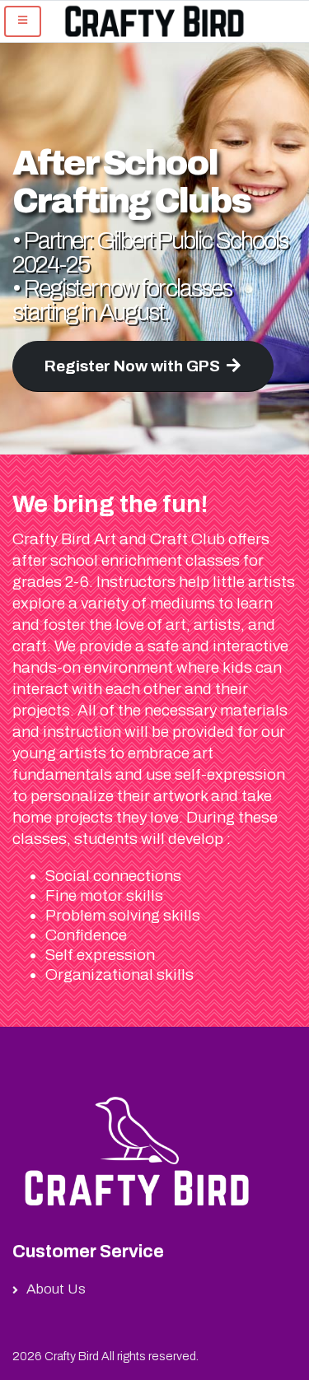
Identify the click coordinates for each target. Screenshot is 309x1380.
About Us (56, 1289)
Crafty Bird (71, 1356)
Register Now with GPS (132, 366)
